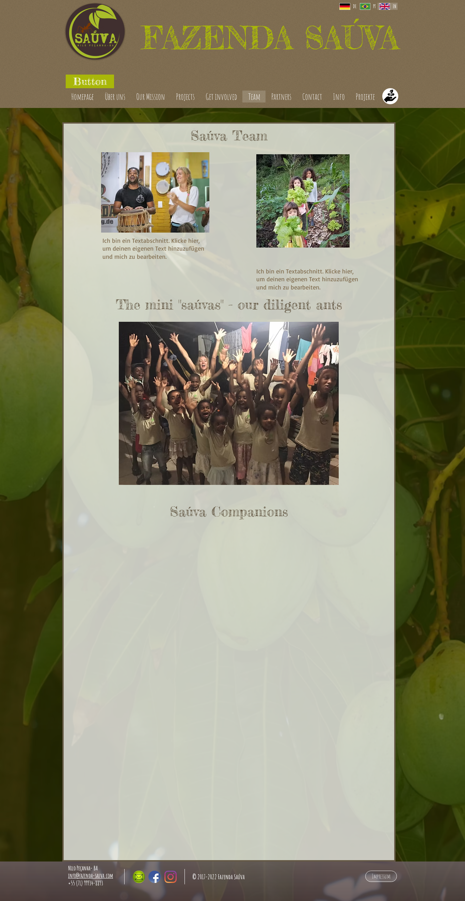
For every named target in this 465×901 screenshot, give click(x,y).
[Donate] (390, 96)
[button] (90, 81)
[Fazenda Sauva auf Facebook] (154, 877)
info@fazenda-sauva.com (90, 875)
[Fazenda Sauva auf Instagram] (170, 877)
